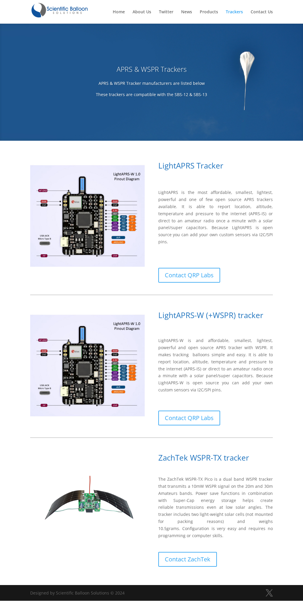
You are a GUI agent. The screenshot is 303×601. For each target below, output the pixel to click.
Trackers (234, 12)
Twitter (166, 12)
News (186, 12)
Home (119, 12)
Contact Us (262, 12)
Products (209, 12)
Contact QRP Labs (189, 275)
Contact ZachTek (187, 559)
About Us (142, 12)
